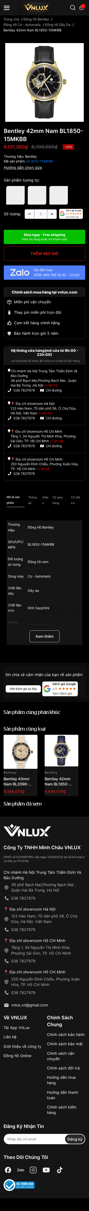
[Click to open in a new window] (44, 81)
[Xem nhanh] (31, 741)
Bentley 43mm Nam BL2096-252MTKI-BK (16, 784)
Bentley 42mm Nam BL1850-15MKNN (57, 784)
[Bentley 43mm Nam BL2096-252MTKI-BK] (20, 752)
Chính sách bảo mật (65, 1043)
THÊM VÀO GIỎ (44, 253)
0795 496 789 (45, 275)
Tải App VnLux (17, 1027)
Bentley (31, 156)
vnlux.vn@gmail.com (29, 1005)
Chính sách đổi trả (63, 1068)
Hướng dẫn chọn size (23, 167)
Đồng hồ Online (17, 1055)
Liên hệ (10, 1036)
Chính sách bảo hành (65, 1034)
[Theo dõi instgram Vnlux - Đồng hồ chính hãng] (33, 1170)
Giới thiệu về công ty (22, 1046)
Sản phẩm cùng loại (25, 729)
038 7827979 (24, 390)
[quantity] (29, 214)
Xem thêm (44, 636)
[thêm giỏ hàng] (20, 741)
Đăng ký (74, 1139)
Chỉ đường (54, 390)
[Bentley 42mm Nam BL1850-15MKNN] (62, 752)
